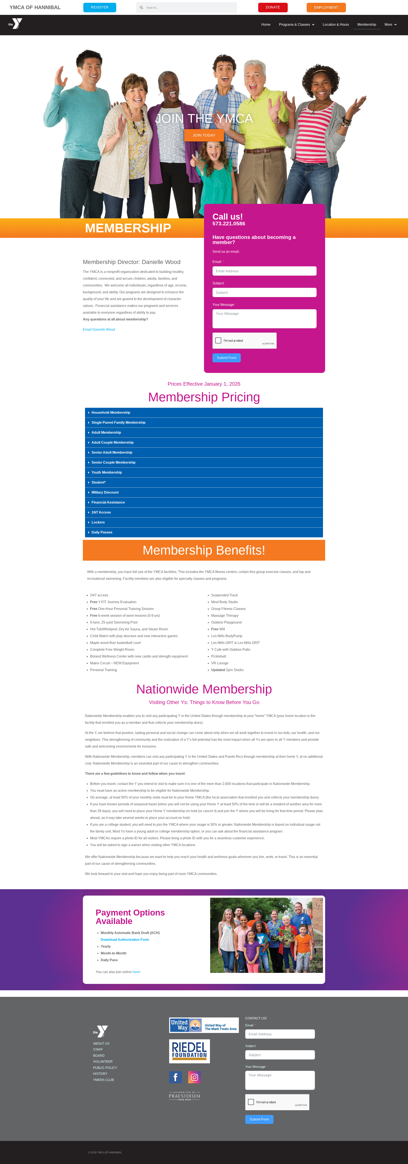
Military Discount (105, 492)
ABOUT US (101, 1043)
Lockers (98, 522)
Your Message (223, 304)
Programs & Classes (294, 24)
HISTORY (100, 1073)
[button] (204, 413)
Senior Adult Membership (112, 452)
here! (136, 972)
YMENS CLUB (103, 1080)
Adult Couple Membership (113, 442)
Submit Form (226, 358)
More (388, 24)
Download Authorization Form (125, 939)
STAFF (98, 1049)
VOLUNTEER (103, 1061)
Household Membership (111, 412)
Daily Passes (102, 532)
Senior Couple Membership (114, 462)
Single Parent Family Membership (119, 422)
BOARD (99, 1055)
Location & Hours (336, 24)
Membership (366, 24)
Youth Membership (107, 472)
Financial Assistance (108, 502)
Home (266, 24)
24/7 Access (101, 512)
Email (216, 262)
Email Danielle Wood (99, 329)
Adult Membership (106, 432)
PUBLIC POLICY (105, 1067)
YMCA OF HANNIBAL (35, 7)
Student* (99, 482)
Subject (218, 283)
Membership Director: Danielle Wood (132, 262)
